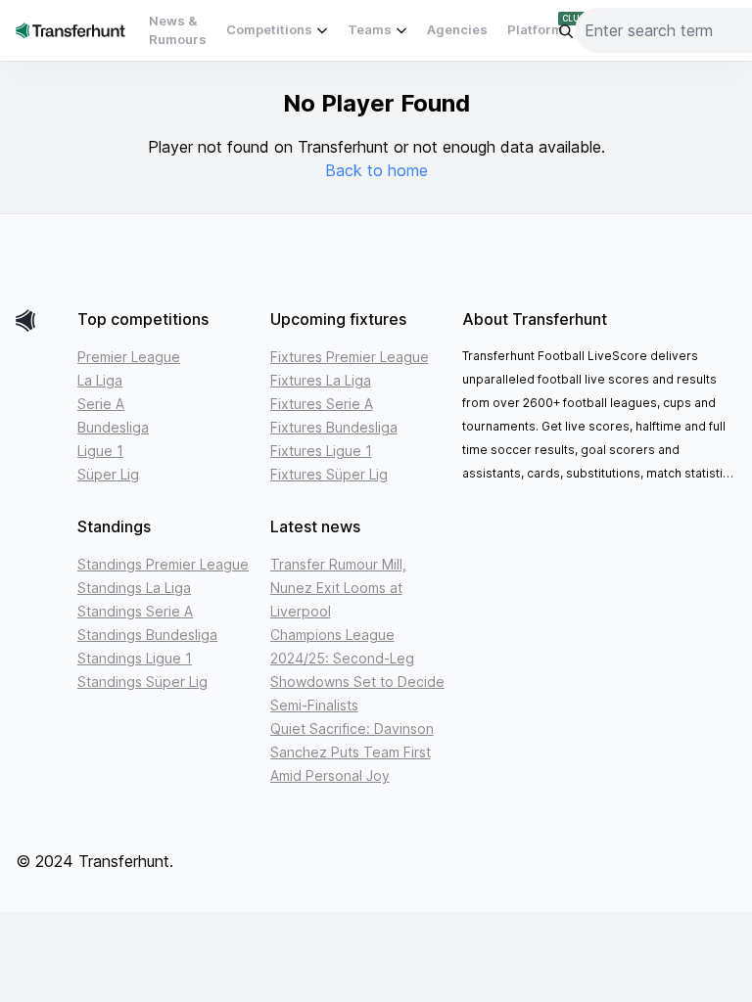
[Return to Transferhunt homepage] (70, 30)
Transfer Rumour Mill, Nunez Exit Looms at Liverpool (338, 587)
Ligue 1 (100, 450)
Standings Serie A (135, 611)
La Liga (99, 380)
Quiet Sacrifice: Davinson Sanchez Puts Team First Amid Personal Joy (352, 752)
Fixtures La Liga (320, 380)
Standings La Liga (134, 587)
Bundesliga (113, 427)
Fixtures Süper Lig (329, 474)
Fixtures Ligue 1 (321, 450)
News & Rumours (178, 30)
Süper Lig (108, 474)
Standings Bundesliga (147, 634)
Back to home (376, 170)
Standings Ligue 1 (134, 658)
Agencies (457, 29)
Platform (535, 29)
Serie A (100, 403)
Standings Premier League (163, 564)
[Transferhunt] (39, 320)
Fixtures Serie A (321, 403)
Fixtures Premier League (349, 356)
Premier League (128, 356)
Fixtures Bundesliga (334, 427)
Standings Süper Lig (142, 681)
